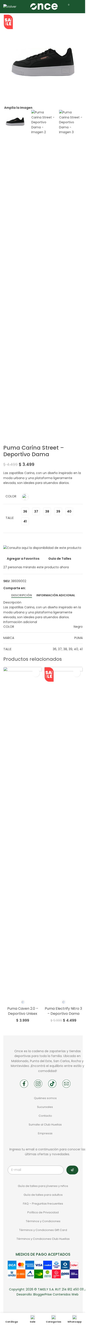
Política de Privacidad (43, 1212)
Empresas (45, 1133)
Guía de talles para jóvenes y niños (43, 1186)
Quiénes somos (45, 1098)
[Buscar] (22, 6)
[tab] (21, 595)
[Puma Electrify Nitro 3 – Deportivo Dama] (63, 832)
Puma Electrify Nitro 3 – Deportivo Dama (63, 1011)
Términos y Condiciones (43, 1221)
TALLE (10, 518)
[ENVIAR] (72, 1170)
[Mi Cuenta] (76, 6)
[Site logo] (43, 6)
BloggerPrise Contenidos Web (56, 1294)
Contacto (45, 1116)
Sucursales (45, 1107)
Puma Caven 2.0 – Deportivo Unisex (22, 1011)
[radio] (25, 497)
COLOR (11, 496)
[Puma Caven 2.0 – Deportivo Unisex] (22, 832)
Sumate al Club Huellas (45, 1124)
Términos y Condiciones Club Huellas (43, 1239)
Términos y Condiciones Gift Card (43, 1230)
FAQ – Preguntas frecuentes (43, 1203)
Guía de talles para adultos (43, 1195)
